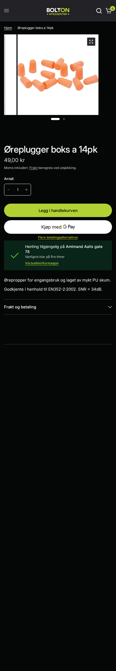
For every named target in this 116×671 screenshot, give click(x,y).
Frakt (33, 168)
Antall (9, 178)
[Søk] (99, 10)
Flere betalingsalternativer (58, 237)
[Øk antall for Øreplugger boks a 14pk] (26, 189)
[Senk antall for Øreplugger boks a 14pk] (8, 189)
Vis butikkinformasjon (42, 263)
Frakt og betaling (20, 306)
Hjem (8, 28)
